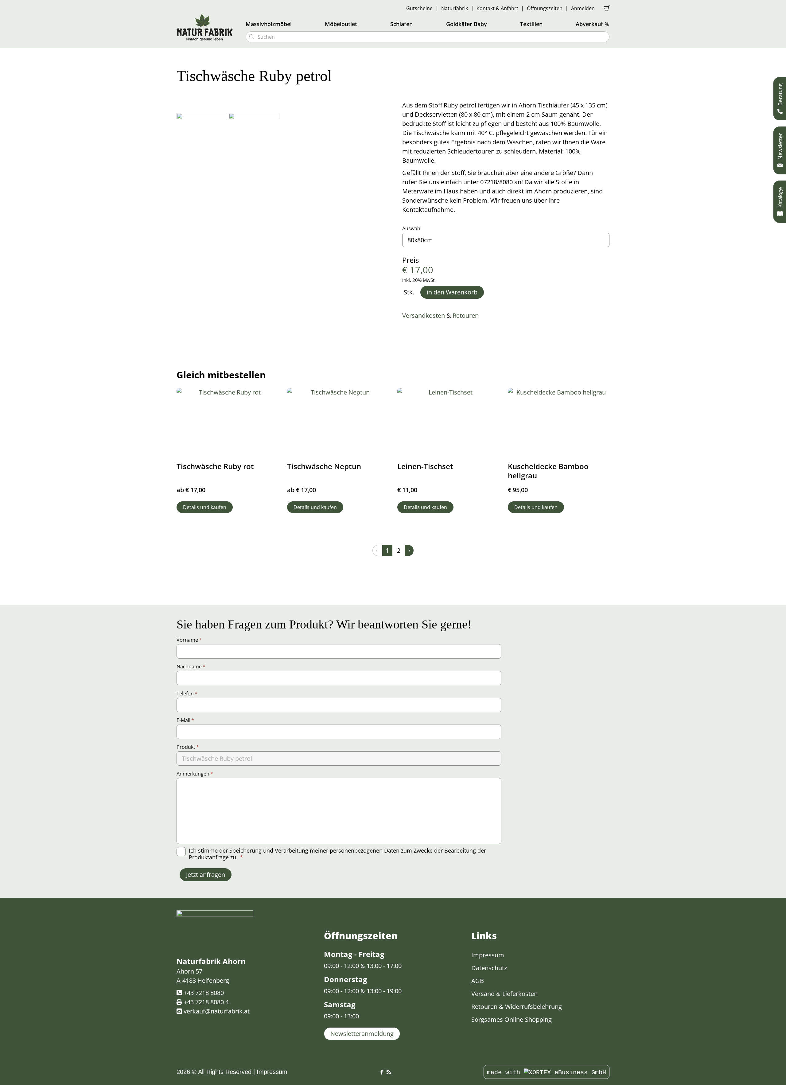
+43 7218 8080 (204, 993)
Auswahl (412, 228)
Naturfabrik (454, 8)
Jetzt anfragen (205, 874)
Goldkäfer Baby (466, 24)
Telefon (187, 693)
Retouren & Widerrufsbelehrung (516, 1006)
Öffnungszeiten (544, 8)
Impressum (487, 955)
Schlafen (401, 24)
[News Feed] (389, 1072)
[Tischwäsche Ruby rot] (227, 422)
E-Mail (185, 720)
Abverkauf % (592, 24)
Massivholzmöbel (269, 24)
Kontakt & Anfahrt (497, 8)
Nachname (191, 666)
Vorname (189, 639)
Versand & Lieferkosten (504, 994)
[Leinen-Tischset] (448, 422)
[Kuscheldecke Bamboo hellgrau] (559, 422)
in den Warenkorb (452, 292)
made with (505, 1072)
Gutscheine (419, 8)
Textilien (531, 24)
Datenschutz (489, 968)
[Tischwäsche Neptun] (338, 422)
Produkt (188, 747)
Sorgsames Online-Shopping (511, 1019)
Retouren (466, 315)
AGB (477, 981)
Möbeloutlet (341, 24)
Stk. (409, 292)
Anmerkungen (195, 773)
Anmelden (583, 8)
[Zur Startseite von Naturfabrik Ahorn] (207, 27)
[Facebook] (381, 1072)
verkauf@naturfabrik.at (217, 1011)
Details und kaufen (204, 507)
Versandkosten (423, 315)
